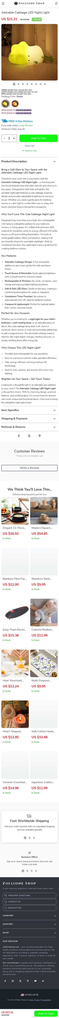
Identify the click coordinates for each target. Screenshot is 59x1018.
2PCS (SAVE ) (8, 110)
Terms (31, 1000)
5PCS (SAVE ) (8, 113)
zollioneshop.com (11, 947)
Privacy (37, 1000)
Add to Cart (46, 1013)
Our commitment (11, 963)
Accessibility (46, 1000)
